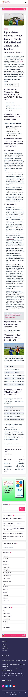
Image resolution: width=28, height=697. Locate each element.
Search (5, 504)
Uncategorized (6, 627)
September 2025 (7, 581)
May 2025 (5, 592)
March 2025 (6, 598)
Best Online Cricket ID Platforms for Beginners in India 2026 (12, 524)
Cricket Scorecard (7, 616)
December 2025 (7, 572)
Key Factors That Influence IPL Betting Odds (13, 537)
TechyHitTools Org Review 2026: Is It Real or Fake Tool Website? (13, 529)
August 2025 (6, 584)
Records (5, 624)
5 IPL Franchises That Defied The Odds (13, 533)
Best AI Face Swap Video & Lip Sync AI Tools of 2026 (13, 519)
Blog (6, 28)
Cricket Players (6, 613)
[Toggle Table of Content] (15, 85)
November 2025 (7, 575)
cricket (21, 61)
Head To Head (6, 619)
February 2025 (6, 600)
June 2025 (5, 589)
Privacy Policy (5, 648)
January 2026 (6, 570)
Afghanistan (10, 239)
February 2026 (6, 567)
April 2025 (5, 595)
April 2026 (5, 561)
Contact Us (4, 646)
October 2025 (6, 578)
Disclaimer (4, 650)
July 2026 (5, 556)
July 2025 (5, 586)
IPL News (5, 621)
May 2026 (5, 558)
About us (4, 644)
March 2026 (6, 564)
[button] (8, 454)
